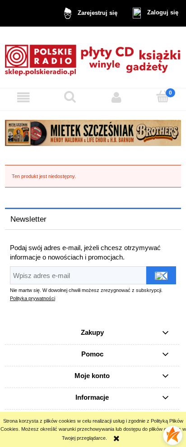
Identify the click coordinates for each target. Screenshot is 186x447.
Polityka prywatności (32, 298)
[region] (93, 133)
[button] (23, 97)
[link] (93, 133)
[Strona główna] (93, 57)
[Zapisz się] (161, 275)
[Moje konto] (116, 97)
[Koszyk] (163, 96)
